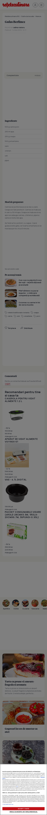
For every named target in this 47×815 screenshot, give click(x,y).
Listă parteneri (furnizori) (7, 804)
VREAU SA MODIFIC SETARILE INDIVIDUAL (23, 812)
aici (17, 786)
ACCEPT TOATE (23, 809)
